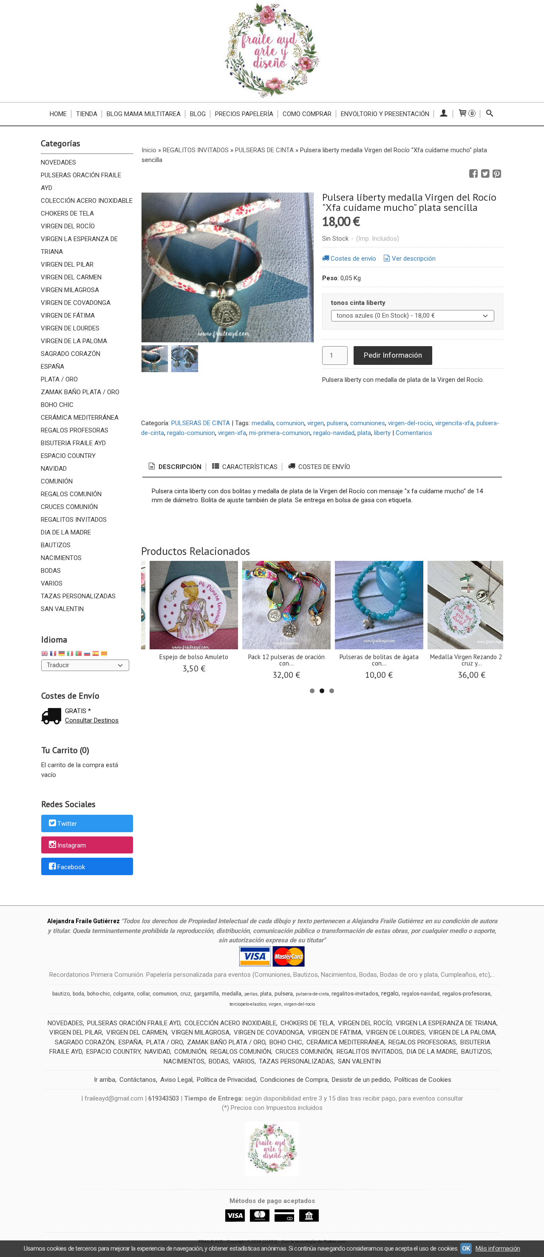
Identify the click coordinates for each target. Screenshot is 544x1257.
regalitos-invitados (355, 993)
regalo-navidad (333, 433)
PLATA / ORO (59, 379)
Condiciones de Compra (294, 1080)
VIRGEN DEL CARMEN (71, 277)
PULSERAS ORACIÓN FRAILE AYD (81, 181)
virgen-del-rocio (410, 423)
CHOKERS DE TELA (67, 213)
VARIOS (51, 583)
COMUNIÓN (57, 481)
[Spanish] (95, 654)
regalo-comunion (191, 433)
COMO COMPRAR (307, 114)
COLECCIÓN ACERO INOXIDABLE (87, 201)
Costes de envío (353, 258)
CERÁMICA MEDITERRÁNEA (80, 417)
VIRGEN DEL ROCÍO (68, 226)
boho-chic (98, 994)
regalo (390, 993)
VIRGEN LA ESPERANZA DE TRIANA (79, 245)
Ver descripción (414, 258)
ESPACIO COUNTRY (68, 456)
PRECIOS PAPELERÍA (244, 114)
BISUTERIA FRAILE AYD (73, 443)
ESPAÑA (52, 366)
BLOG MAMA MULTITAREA (144, 114)
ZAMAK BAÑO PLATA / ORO (80, 392)
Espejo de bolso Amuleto (193, 657)
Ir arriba (104, 1080)
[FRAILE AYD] (272, 51)
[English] (44, 654)
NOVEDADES (58, 162)
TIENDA (86, 114)
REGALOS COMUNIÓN (71, 494)
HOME (58, 114)
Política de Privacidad (226, 1080)
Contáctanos (137, 1080)
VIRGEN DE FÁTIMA (68, 315)
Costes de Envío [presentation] (323, 467)
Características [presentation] (249, 467)
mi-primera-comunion (279, 433)
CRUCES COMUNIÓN (69, 507)
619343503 (163, 1098)
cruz (185, 994)
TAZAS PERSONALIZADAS (78, 596)
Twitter (67, 824)
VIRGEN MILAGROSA (70, 290)
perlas (251, 994)
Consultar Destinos (92, 720)
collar (143, 994)
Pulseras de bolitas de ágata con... (379, 660)
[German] (61, 654)
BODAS (51, 570)
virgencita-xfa (454, 423)
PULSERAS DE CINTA (200, 423)
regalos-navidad (420, 994)
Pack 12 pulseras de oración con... (286, 660)
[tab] (174, 467)
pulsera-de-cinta (312, 994)
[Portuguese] (78, 654)
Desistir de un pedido (361, 1080)
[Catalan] (105, 654)
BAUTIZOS (56, 545)
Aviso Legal (176, 1080)
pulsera (337, 423)
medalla (262, 423)
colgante (123, 994)
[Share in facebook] (473, 174)
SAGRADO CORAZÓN (70, 354)
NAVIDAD (54, 468)
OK (466, 1248)
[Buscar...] (490, 114)
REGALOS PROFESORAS (74, 430)
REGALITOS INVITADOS (74, 519)
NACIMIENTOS (61, 558)
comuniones (367, 423)
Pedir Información (393, 355)
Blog (198, 114)
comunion (290, 423)
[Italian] (70, 654)
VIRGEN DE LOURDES (70, 328)
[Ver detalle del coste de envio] (53, 717)
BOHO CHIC (57, 405)
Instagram (71, 845)
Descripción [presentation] (179, 467)
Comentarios (414, 433)
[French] (53, 654)
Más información (498, 1248)
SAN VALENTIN (62, 609)
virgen (315, 423)
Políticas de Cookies (422, 1080)
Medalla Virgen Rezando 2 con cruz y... (471, 660)
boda (78, 994)
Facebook (71, 867)
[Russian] (87, 654)
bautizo (61, 994)
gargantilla (206, 994)
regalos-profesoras (466, 993)
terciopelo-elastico (248, 1004)
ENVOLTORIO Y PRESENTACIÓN (385, 114)
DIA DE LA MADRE (66, 532)
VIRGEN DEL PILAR (67, 264)
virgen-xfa (232, 433)
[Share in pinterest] (497, 174)
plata (364, 433)
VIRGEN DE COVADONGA (75, 303)
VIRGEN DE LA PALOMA (74, 341)
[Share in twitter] (485, 174)
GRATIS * (78, 711)
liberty (382, 433)
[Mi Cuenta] (443, 114)
